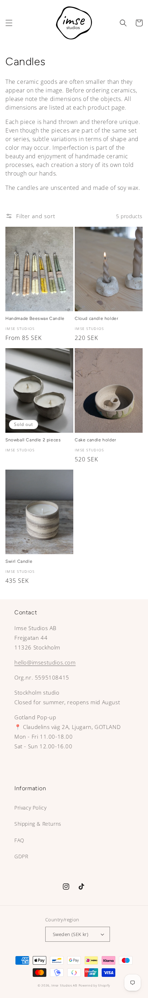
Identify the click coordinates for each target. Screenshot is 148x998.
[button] (9, 23)
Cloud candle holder (96, 318)
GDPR (21, 856)
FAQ (19, 840)
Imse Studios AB (64, 985)
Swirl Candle (18, 561)
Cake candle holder (95, 439)
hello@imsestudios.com (45, 662)
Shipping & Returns (37, 823)
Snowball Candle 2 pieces (33, 439)
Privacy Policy (30, 807)
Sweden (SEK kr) (70, 934)
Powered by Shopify (95, 985)
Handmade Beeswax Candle (35, 318)
